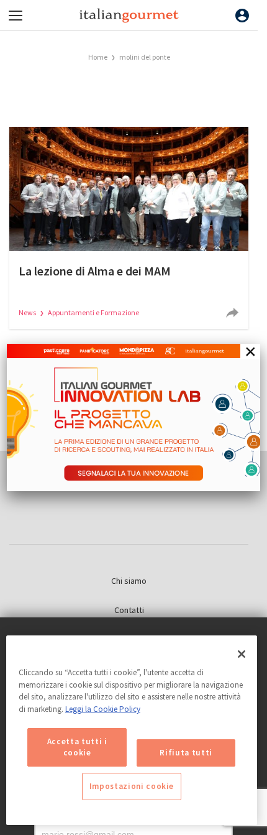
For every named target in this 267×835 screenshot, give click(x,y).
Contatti (129, 610)
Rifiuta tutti (186, 752)
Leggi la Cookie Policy (102, 709)
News (28, 312)
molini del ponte (144, 57)
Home (97, 57)
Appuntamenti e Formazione (93, 312)
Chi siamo (129, 580)
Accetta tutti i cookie (77, 747)
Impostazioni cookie (131, 786)
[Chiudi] (241, 654)
